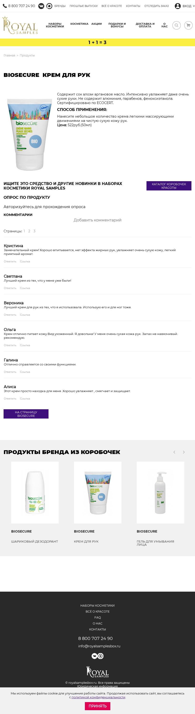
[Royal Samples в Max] (49, 6)
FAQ (97, 617)
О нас (164, 25)
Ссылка (25, 261)
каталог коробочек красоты (169, 186)
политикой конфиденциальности (98, 697)
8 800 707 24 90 (21, 6)
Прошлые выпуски (84, 6)
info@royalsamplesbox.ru (97, 646)
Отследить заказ (156, 6)
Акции (96, 23)
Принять (98, 706)
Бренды (60, 6)
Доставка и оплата (145, 25)
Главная (9, 55)
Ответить (10, 261)
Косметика (79, 23)
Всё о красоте (112, 6)
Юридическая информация (97, 686)
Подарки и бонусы (117, 25)
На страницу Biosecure (26, 414)
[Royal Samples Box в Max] (100, 656)
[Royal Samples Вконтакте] (41, 6)
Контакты (133, 6)
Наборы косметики (55, 25)
